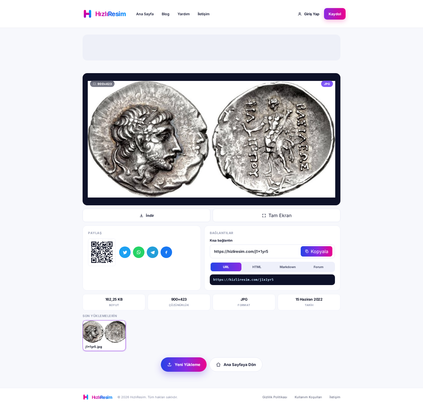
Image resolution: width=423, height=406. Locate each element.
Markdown (288, 267)
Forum (318, 267)
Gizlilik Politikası (274, 397)
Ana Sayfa (145, 14)
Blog (165, 14)
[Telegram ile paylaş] (152, 252)
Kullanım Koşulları (308, 397)
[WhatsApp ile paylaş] (138, 252)
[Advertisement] (211, 47)
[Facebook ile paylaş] (166, 252)
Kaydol (335, 14)
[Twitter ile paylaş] (125, 252)
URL (226, 267)
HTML (256, 267)
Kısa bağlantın (221, 240)
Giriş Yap (311, 14)
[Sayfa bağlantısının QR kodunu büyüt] (102, 252)
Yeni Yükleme (187, 364)
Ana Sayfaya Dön (240, 364)
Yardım (184, 14)
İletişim (203, 14)
